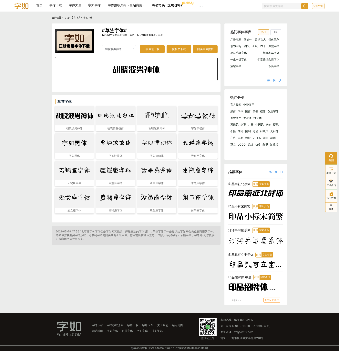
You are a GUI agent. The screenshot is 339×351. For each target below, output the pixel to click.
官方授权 (235, 104)
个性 (233, 131)
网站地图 (97, 330)
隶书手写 (235, 46)
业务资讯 (157, 330)
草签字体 (88, 17)
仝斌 (255, 46)
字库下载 (55, 5)
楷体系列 (273, 39)
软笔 (268, 124)
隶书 (255, 111)
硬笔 (276, 124)
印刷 (265, 138)
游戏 (250, 144)
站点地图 (177, 325)
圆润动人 (260, 39)
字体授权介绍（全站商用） (126, 5)
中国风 (259, 124)
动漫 (258, 144)
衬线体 (264, 131)
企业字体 (127, 330)
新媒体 (248, 39)
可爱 (255, 131)
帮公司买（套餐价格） (168, 5)
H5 (259, 138)
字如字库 (94, 5)
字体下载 (97, 325)
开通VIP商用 (272, 300)
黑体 (233, 111)
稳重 (243, 124)
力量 (250, 124)
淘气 (247, 46)
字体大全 (75, 5)
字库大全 (147, 325)
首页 (39, 5)
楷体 (263, 111)
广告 (233, 138)
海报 (248, 138)
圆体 (248, 111)
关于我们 (162, 325)
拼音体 (257, 118)
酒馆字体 (235, 66)
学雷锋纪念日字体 (268, 59)
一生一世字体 (238, 59)
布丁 (263, 46)
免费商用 (248, 104)
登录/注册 (318, 6)
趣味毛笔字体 (238, 52)
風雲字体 (273, 46)
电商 (240, 138)
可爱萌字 (235, 118)
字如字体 (112, 330)
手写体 (247, 118)
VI (254, 138)
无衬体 (274, 131)
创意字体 (273, 111)
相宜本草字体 (271, 52)
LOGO (242, 144)
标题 (273, 138)
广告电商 (235, 39)
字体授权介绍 (115, 325)
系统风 (234, 124)
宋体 (240, 111)
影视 (265, 144)
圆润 (248, 131)
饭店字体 (273, 66)
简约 (240, 131)
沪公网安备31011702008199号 (191, 348)
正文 (233, 144)
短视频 (274, 144)
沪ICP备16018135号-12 (161, 348)
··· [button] (200, 6)
